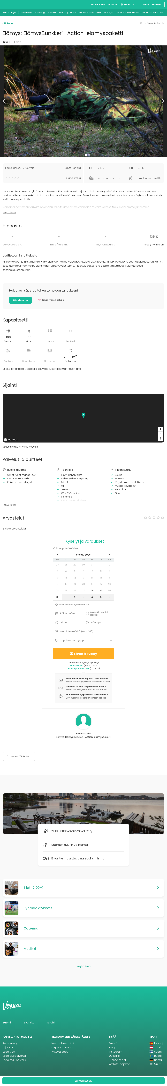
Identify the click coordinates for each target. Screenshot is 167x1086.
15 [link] (101, 577)
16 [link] (109, 577)
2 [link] (109, 564)
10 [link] (57, 577)
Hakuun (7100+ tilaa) (20, 756)
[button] (4, 101)
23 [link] (109, 584)
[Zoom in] (160, 429)
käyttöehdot (76, 665)
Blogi (112, 1047)
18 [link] (66, 584)
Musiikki (52, 12)
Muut (156, 1064)
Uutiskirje (114, 1056)
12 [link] (75, 577)
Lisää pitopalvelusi (14, 1056)
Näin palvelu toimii (63, 1043)
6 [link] (83, 571)
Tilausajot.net (117, 1060)
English (51, 1022)
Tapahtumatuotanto (153, 12)
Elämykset (27, 12)
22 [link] (101, 584)
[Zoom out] (160, 433)
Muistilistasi (98, 4)
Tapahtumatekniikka (90, 12)
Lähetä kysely (85, 653)
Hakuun (8, 23)
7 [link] (92, 571)
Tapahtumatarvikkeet (127, 12)
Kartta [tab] (17, 42)
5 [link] (75, 571)
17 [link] (57, 584)
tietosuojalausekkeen (78, 668)
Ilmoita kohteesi (152, 4)
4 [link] (66, 571)
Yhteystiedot (60, 1052)
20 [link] (83, 584)
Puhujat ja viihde (67, 12)
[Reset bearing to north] (160, 438)
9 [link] (109, 571)
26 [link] (74, 590)
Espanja (159, 1043)
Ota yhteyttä (20, 300)
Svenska (29, 1022)
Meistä (113, 1043)
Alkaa (63, 622)
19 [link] (75, 584)
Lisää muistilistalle (154, 23)
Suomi (127, 4)
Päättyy (96, 622)
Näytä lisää (9, 212)
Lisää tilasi (9, 1052)
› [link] (109, 554)
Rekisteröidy (10, 1043)
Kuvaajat (108, 12)
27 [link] (57, 564)
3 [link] (57, 571)
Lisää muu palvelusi (15, 1060)
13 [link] (83, 577)
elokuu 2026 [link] (83, 554)
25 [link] (66, 590)
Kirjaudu (113, 4)
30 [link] (83, 564)
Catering (40, 12)
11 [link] (66, 577)
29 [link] (74, 564)
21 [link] (92, 584)
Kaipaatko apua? (63, 1047)
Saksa (158, 1060)
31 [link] (92, 564)
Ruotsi (158, 1056)
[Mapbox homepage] (11, 440)
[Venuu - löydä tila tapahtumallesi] (8, 4)
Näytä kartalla (73, 168)
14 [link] (92, 577)
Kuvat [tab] (6, 42)
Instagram (115, 1052)
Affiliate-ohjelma (119, 1064)
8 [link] (101, 571)
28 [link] (66, 564)
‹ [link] (57, 554)
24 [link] (57, 590)
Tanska (158, 1047)
